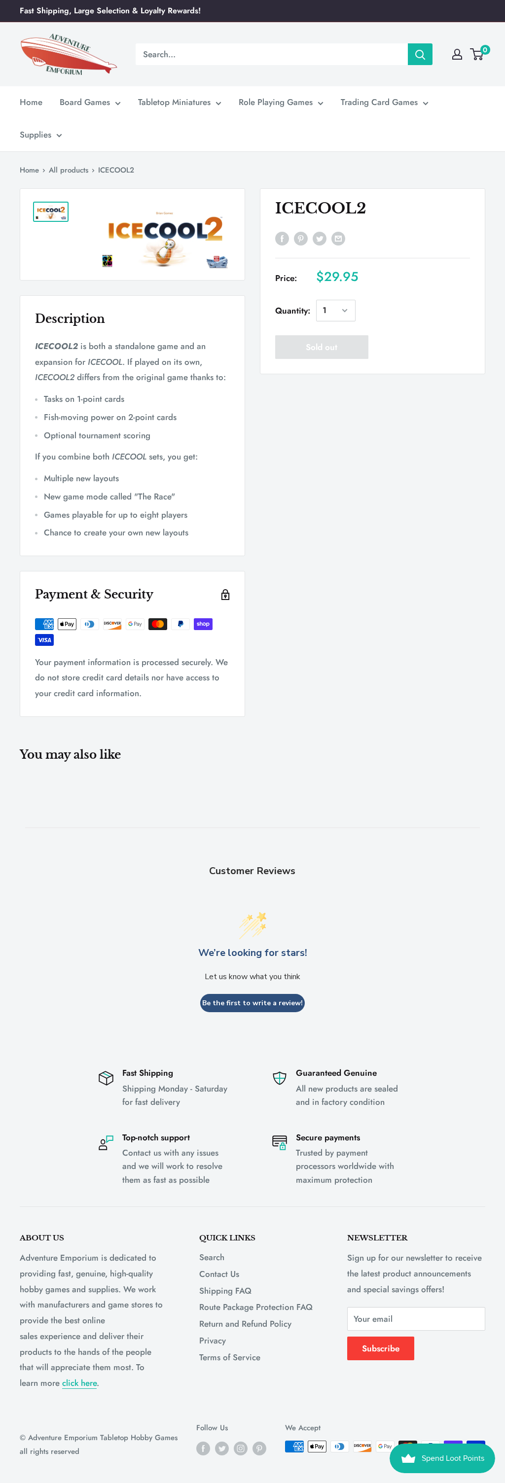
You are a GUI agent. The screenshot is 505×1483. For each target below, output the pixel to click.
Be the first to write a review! (252, 1003)
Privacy (212, 1340)
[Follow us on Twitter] (222, 1448)
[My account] (457, 54)
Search (211, 1257)
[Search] (420, 54)
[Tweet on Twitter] (319, 238)
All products (68, 170)
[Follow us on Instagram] (241, 1448)
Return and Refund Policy (245, 1324)
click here (79, 1383)
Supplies (35, 135)
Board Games (85, 102)
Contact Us (219, 1274)
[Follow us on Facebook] (203, 1448)
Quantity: (292, 311)
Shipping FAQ (225, 1291)
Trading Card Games (379, 102)
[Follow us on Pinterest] (259, 1448)
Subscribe (380, 1348)
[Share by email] (338, 238)
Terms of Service (229, 1357)
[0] (477, 54)
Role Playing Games (276, 102)
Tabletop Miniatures (174, 102)
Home (31, 102)
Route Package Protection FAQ (256, 1307)
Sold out (321, 347)
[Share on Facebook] (282, 238)
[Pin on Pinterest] (301, 238)
